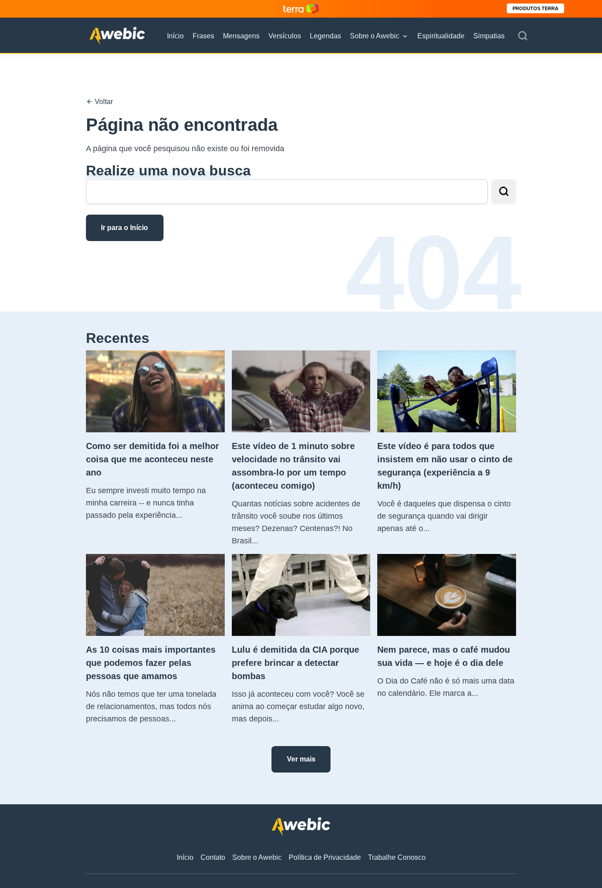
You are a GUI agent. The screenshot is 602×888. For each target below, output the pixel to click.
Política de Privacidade (325, 857)
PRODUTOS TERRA (535, 8)
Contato (213, 857)
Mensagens (241, 36)
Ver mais (301, 759)
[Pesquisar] (522, 36)
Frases (203, 36)
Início (175, 36)
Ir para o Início (124, 227)
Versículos (284, 36)
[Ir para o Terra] (301, 9)
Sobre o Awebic (374, 36)
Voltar (103, 101)
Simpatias (489, 36)
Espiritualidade (441, 36)
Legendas (325, 36)
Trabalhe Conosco (397, 857)
